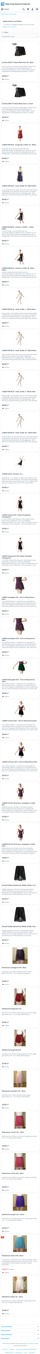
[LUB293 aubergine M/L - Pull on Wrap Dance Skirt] (20, 585)
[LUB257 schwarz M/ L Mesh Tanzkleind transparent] (20, 503)
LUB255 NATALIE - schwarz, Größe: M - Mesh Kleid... (18, 269)
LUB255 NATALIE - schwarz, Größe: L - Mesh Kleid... (18, 228)
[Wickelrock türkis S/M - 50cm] (20, 1243)
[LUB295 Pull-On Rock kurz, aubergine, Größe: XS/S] (20, 832)
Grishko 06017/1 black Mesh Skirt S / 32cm (17, 104)
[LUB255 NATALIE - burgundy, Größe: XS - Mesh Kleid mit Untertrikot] (20, 132)
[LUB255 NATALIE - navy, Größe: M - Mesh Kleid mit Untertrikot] (20, 174)
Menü (6, 9)
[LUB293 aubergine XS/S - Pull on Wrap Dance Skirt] (20, 626)
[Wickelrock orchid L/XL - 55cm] (20, 1120)
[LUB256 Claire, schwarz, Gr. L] (20, 462)
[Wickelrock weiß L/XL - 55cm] (20, 1284)
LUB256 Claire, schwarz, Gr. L (12, 474)
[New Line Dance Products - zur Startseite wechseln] (3, 3)
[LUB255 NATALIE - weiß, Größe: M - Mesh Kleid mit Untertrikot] (20, 338)
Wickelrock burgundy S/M (11, 1050)
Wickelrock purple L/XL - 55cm (13, 1214)
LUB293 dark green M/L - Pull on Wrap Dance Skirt (18, 680)
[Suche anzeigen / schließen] (23, 9)
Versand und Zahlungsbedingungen (26, 1349)
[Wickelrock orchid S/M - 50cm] (20, 1161)
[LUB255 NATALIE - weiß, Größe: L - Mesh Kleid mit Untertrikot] (20, 297)
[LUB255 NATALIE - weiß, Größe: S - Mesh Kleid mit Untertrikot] (20, 379)
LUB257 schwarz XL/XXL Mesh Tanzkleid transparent (17, 557)
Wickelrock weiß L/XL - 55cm (12, 1297)
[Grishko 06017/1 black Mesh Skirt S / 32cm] (20, 91)
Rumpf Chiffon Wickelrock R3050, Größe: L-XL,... (19, 885)
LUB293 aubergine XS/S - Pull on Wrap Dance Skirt (18, 639)
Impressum (32, 1352)
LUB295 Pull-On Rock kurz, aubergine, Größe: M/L (18, 804)
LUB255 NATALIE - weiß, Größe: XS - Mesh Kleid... (20, 433)
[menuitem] (5, 9)
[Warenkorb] (37, 9)
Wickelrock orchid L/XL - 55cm (13, 1132)
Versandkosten (30, 1343)
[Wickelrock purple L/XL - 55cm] (20, 1202)
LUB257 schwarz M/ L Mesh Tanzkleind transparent (16, 516)
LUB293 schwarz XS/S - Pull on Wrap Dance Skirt (19, 762)
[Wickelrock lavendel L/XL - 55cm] (20, 1079)
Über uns (5, 1349)
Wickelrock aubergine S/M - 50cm (14, 968)
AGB (25, 1352)
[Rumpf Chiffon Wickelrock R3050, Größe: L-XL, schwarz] (20, 873)
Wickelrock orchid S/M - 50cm (13, 1173)
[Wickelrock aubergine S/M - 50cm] (20, 955)
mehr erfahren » (12, 27)
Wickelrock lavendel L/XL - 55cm (14, 1091)
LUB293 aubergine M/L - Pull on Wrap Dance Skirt (18, 598)
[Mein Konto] (32, 9)
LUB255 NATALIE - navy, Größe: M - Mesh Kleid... (19, 186)
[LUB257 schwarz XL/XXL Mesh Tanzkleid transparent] (20, 544)
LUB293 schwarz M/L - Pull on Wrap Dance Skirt (19, 721)
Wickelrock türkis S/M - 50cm (12, 1256)
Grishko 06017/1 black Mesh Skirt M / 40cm (18, 62)
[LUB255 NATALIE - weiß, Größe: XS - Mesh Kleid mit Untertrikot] (20, 420)
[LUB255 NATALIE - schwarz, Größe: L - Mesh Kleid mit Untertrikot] (20, 215)
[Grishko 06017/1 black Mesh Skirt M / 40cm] (20, 50)
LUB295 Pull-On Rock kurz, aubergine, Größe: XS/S (18, 845)
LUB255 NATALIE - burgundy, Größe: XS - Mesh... (19, 145)
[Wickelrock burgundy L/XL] (20, 996)
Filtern (6, 32)
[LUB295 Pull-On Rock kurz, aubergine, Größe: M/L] (20, 791)
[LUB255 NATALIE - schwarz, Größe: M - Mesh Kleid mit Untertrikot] (20, 256)
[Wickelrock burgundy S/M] (20, 1038)
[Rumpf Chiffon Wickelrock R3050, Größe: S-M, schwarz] (20, 914)
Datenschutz (18, 1352)
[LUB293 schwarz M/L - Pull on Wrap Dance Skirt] (20, 708)
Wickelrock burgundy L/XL (11, 1009)
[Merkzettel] (28, 9)
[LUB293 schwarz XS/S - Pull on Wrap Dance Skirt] (20, 750)
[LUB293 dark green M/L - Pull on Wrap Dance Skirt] (20, 667)
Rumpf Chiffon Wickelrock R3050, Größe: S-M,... (19, 926)
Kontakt (12, 1349)
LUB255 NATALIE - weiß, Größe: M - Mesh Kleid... (19, 350)
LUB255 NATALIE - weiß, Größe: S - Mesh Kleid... (19, 392)
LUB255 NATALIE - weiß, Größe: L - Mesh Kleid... (19, 309)
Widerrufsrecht (9, 1352)
